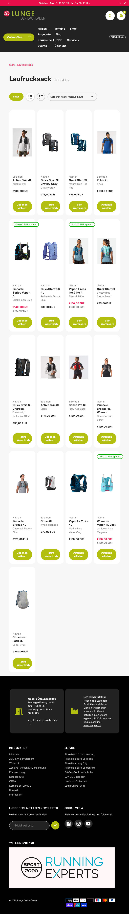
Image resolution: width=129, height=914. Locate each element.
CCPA (12, 781)
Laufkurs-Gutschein (75, 781)
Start (12, 64)
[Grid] (30, 97)
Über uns (14, 754)
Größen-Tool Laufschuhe (78, 772)
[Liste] (41, 97)
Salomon (18, 176)
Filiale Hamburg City (75, 763)
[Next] (120, 3)
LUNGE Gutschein (74, 776)
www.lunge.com (92, 725)
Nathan (45, 176)
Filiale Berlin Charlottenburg (79, 754)
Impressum (15, 794)
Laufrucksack (25, 64)
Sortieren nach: (58, 96)
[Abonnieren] (55, 825)
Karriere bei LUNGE (20, 785)
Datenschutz (16, 776)
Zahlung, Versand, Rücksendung (27, 767)
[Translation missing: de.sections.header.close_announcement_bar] (124, 3)
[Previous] (9, 3)
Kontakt (13, 790)
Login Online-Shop (74, 785)
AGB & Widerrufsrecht (21, 758)
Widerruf (14, 763)
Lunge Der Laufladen (27, 900)
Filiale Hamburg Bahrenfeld (79, 767)
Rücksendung (17, 772)
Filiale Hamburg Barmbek (78, 758)
